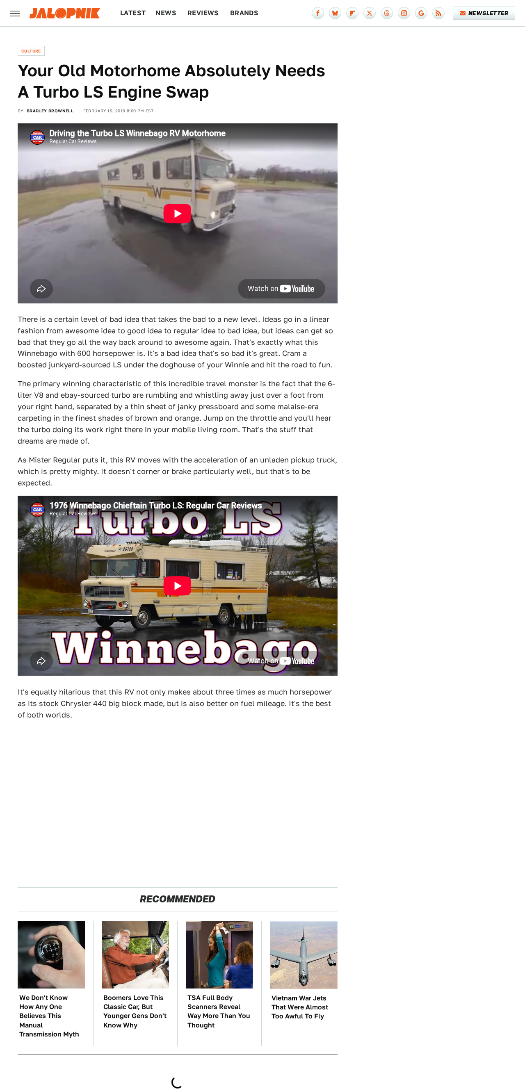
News (165, 13)
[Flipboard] (352, 13)
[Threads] (387, 13)
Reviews (203, 13)
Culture (31, 50)
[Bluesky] (335, 13)
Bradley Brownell (50, 110)
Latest (133, 13)
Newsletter (488, 13)
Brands (244, 13)
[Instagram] (404, 13)
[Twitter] (369, 13)
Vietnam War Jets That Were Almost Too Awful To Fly (300, 1007)
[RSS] (438, 13)
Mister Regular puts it (67, 460)
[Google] (421, 13)
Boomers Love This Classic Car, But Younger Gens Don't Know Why (135, 1011)
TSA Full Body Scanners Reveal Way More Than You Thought (218, 1011)
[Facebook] (318, 13)
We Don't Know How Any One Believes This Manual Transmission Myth (49, 1016)
